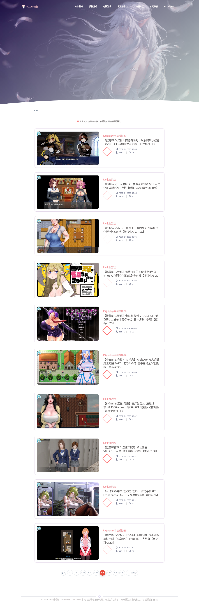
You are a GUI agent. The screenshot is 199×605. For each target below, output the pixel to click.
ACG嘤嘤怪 (54, 599)
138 (116, 572)
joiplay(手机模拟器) (116, 135)
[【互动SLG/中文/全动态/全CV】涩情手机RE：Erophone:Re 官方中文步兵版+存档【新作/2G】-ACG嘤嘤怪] (68, 499)
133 (83, 572)
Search (171, 6)
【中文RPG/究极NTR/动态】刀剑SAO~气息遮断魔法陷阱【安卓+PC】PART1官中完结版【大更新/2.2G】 (131, 539)
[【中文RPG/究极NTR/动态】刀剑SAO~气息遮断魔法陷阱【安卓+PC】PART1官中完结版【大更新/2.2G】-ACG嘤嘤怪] (68, 543)
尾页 (135, 572)
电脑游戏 (107, 6)
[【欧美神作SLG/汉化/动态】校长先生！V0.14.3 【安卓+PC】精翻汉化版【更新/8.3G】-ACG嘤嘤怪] (68, 455)
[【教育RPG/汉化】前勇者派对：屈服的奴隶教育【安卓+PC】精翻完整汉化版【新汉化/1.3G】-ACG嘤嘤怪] (68, 148)
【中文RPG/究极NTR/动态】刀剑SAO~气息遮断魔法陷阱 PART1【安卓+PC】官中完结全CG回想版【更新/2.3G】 (131, 363)
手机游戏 (93, 6)
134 (89, 572)
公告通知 (79, 6)
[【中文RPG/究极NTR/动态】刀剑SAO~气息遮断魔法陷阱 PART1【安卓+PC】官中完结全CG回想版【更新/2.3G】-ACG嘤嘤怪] (68, 367)
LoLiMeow (76, 599)
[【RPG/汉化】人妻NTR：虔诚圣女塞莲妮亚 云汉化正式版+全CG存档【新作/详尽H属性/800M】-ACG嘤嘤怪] (68, 192)
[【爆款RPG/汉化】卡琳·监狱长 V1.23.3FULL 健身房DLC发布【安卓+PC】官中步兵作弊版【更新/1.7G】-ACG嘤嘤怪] (68, 323)
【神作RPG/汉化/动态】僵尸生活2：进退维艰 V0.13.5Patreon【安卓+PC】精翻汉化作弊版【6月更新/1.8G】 (131, 407)
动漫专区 (140, 6)
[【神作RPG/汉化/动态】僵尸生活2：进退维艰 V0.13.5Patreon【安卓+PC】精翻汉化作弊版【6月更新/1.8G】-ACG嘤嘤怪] (68, 411)
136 (102, 572)
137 (109, 572)
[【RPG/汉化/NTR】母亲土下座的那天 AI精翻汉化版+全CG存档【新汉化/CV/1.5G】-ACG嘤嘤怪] (68, 236)
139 (122, 572)
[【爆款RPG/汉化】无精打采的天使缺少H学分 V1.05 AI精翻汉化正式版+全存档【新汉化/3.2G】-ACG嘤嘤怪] (68, 280)
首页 (63, 572)
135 (96, 572)
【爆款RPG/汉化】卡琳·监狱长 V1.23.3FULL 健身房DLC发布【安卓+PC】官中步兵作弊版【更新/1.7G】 (130, 319)
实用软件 (154, 6)
